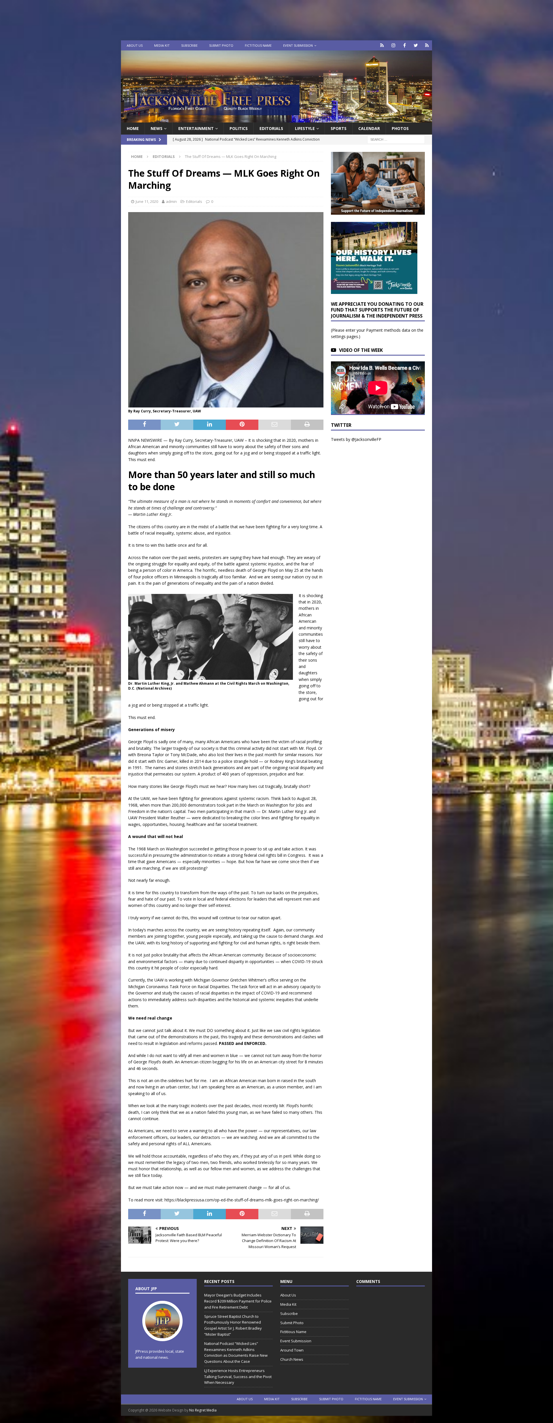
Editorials (194, 201)
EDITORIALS (271, 128)
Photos (400, 128)
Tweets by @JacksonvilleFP (356, 439)
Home (133, 128)
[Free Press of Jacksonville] (276, 119)
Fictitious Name (258, 45)
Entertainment (196, 128)
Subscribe (189, 45)
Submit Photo (221, 45)
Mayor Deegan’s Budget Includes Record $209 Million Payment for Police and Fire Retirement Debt (238, 1301)
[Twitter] (416, 45)
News (156, 128)
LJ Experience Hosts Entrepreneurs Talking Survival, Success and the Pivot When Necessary (238, 1376)
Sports (338, 128)
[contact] (382, 45)
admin (171, 201)
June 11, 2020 (147, 201)
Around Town (292, 1350)
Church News (291, 1359)
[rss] (427, 45)
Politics (239, 128)
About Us (135, 45)
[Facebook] (404, 45)
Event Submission (298, 45)
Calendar (369, 128)
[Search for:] (396, 139)
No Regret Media (203, 1410)
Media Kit (162, 45)
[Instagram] (393, 45)
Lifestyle (305, 128)
